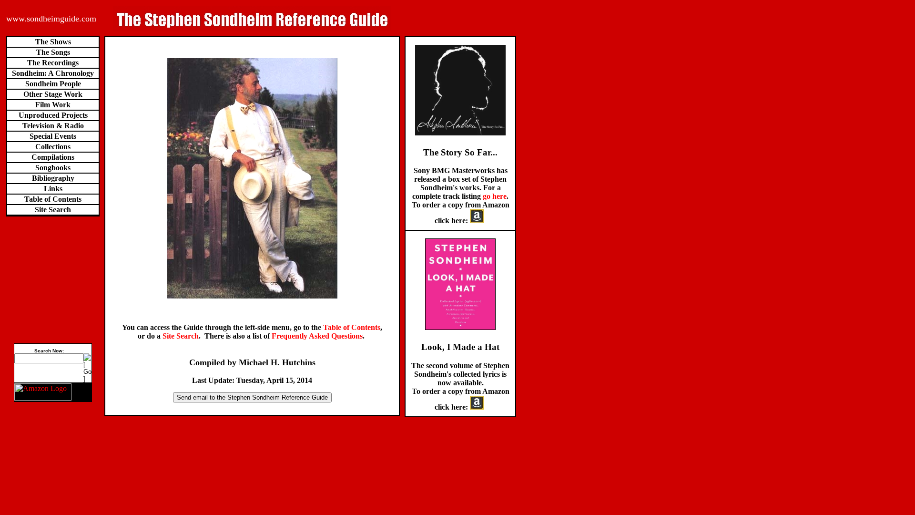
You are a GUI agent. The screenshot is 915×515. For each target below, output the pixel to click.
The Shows (53, 42)
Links (53, 189)
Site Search (53, 210)
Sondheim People (53, 84)
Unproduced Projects (53, 115)
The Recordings (53, 63)
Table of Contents (52, 199)
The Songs (53, 52)
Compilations (52, 157)
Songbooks (53, 168)
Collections (53, 147)
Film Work (53, 105)
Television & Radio (53, 126)
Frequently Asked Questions (317, 336)
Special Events (53, 136)
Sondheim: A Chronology (53, 73)
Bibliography (53, 178)
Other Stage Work (52, 94)
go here (495, 196)
